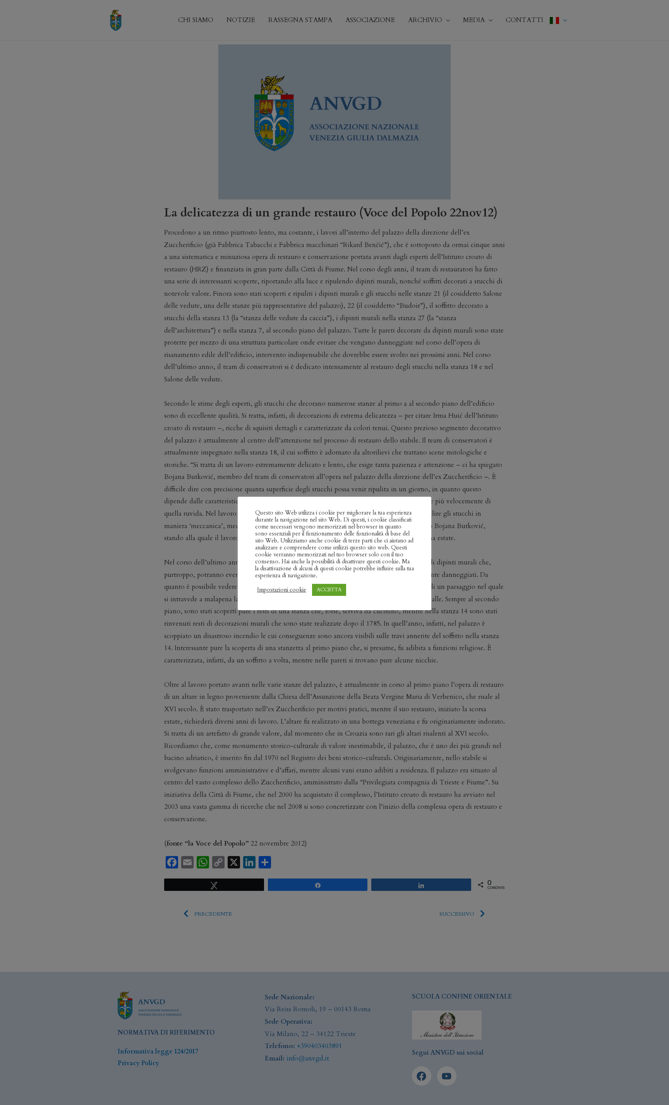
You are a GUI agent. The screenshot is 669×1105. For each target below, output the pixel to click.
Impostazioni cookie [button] (281, 589)
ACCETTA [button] (329, 589)
